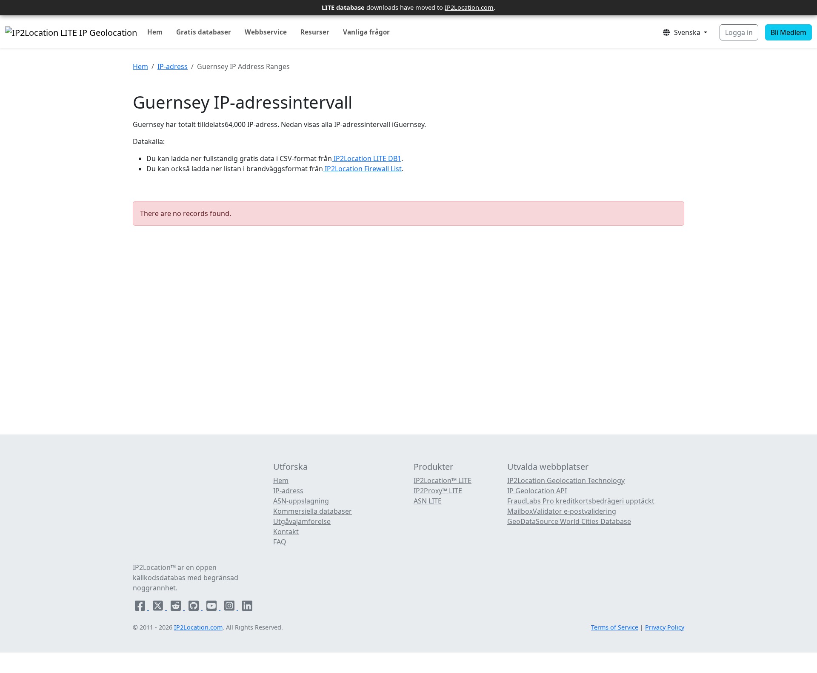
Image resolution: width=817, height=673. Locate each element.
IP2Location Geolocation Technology (566, 480)
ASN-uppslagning (301, 501)
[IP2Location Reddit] (177, 607)
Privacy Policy (664, 627)
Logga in (739, 32)
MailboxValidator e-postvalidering (561, 511)
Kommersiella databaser (312, 511)
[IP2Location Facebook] (141, 607)
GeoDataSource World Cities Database (569, 521)
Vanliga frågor (366, 32)
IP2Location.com (469, 7)
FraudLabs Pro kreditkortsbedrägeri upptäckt (580, 501)
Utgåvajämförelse (302, 521)
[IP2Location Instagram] (230, 607)
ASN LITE (428, 501)
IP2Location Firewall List (362, 168)
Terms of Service (614, 627)
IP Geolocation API (537, 490)
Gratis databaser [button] (203, 32)
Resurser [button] (314, 32)
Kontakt (286, 531)
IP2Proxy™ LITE (438, 490)
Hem (155, 32)
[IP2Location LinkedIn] (247, 607)
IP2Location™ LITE (442, 480)
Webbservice (266, 32)
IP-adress (172, 66)
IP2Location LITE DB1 (366, 158)
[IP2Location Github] (194, 607)
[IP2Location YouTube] (212, 607)
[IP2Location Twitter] (159, 607)
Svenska (686, 32)
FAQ (279, 541)
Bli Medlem (788, 32)
